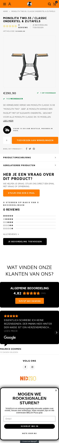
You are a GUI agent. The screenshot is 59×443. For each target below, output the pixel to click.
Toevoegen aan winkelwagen (35, 140)
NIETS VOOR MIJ (29, 433)
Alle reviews (10, 234)
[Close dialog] (56, 390)
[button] (2, 332)
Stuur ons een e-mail (21, 193)
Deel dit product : (13, 149)
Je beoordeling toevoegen (40, 26)
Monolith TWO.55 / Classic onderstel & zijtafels (33, 11)
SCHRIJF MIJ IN (29, 426)
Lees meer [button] (10, 330)
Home (5, 11)
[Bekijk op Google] (10, 337)
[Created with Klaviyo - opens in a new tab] (29, 441)
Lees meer (8, 121)
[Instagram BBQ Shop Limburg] (32, 367)
